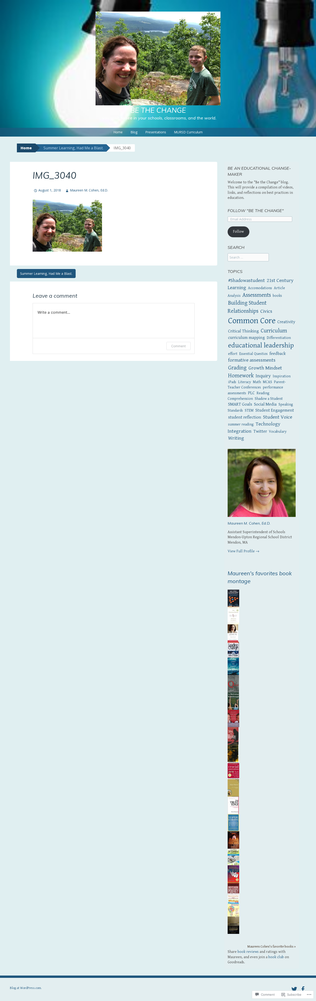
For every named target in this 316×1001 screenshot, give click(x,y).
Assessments (256, 295)
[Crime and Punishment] (233, 753)
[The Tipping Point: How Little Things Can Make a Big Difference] (233, 615)
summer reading (241, 424)
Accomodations (260, 288)
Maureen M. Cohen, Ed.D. (89, 190)
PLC (251, 393)
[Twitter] (294, 989)
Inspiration (282, 376)
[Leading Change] (233, 649)
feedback (278, 353)
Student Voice (277, 417)
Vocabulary (278, 431)
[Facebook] (303, 989)
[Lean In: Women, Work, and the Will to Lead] (233, 633)
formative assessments (252, 360)
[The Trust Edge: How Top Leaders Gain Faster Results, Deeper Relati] (233, 805)
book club (276, 957)
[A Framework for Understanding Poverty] (233, 890)
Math (257, 382)
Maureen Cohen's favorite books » (271, 946)
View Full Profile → (243, 551)
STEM (249, 410)
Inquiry (263, 376)
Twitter (260, 431)
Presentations (155, 132)
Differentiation (279, 338)
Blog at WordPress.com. (26, 988)
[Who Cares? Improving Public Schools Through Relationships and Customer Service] (233, 840)
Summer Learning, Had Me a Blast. (73, 147)
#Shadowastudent (246, 280)
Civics (266, 311)
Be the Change (158, 110)
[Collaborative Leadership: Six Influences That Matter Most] (233, 925)
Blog (133, 132)
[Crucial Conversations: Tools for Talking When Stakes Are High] (233, 770)
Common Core (252, 320)
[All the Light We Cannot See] (233, 666)
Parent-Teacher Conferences (257, 384)
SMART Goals (240, 404)
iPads (232, 382)
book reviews (248, 952)
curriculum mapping (246, 337)
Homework (241, 375)
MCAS (267, 382)
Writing (236, 438)
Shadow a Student (269, 399)
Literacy (244, 382)
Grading (237, 368)
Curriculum (274, 331)
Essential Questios (253, 354)
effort (232, 354)
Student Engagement (274, 410)
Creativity (286, 321)
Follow (238, 231)
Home (118, 132)
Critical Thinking (243, 331)
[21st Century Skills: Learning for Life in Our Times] (233, 718)
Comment (178, 346)
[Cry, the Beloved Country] (233, 787)
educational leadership (261, 345)
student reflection (244, 417)
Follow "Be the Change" (256, 210)
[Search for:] (248, 257)
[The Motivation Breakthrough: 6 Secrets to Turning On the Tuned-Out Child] (233, 701)
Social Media (265, 404)
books (277, 296)
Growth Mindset (265, 368)
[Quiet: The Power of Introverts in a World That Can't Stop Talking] (233, 683)
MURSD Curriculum (188, 132)
